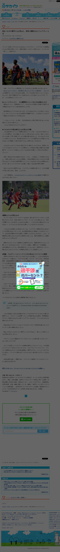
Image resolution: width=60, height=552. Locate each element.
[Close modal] (43, 263)
